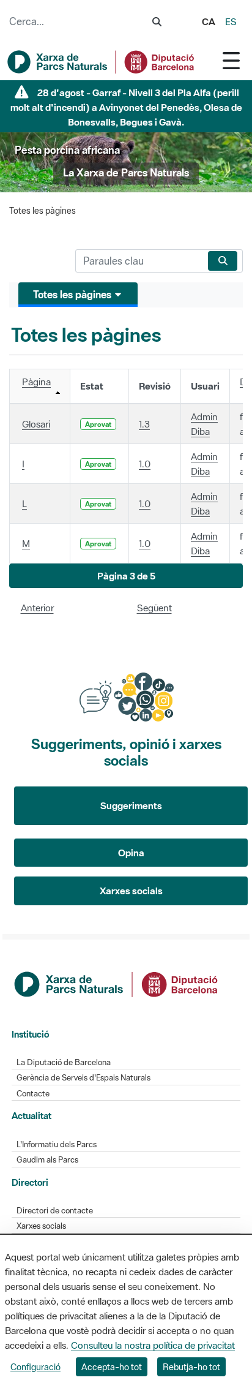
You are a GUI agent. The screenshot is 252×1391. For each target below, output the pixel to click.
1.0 (144, 464)
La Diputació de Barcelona (64, 1062)
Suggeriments (131, 805)
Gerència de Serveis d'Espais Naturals (83, 1077)
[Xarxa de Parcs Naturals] (101, 61)
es (231, 21)
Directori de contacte (55, 1210)
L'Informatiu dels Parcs (57, 1144)
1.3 (144, 424)
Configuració (35, 1367)
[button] (126, 576)
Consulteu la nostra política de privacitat (153, 1345)
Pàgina (36, 381)
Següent (154, 607)
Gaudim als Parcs (47, 1160)
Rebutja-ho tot (191, 1367)
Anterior (37, 607)
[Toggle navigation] (231, 60)
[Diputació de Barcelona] (117, 983)
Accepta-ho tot (111, 1367)
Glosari (36, 424)
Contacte (33, 1093)
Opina (131, 852)
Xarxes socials (131, 890)
